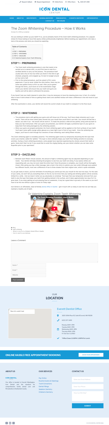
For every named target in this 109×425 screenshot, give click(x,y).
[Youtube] (10, 423)
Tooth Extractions (45, 384)
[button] (42, 2)
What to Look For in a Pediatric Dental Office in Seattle (28, 231)
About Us (20, 18)
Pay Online (61, 21)
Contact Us (50, 21)
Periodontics (61, 18)
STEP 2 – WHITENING (19, 53)
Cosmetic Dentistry (76, 18)
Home (12, 18)
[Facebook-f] (7, 423)
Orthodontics (92, 18)
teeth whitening (17, 229)
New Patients (31, 18)
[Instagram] (13, 423)
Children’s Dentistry (46, 392)
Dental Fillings (44, 386)
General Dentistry (46, 18)
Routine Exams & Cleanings (48, 381)
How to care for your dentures (21, 233)
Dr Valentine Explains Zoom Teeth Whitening (27, 58)
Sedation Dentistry (45, 389)
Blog (14, 227)
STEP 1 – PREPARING (19, 51)
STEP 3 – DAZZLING (19, 56)
